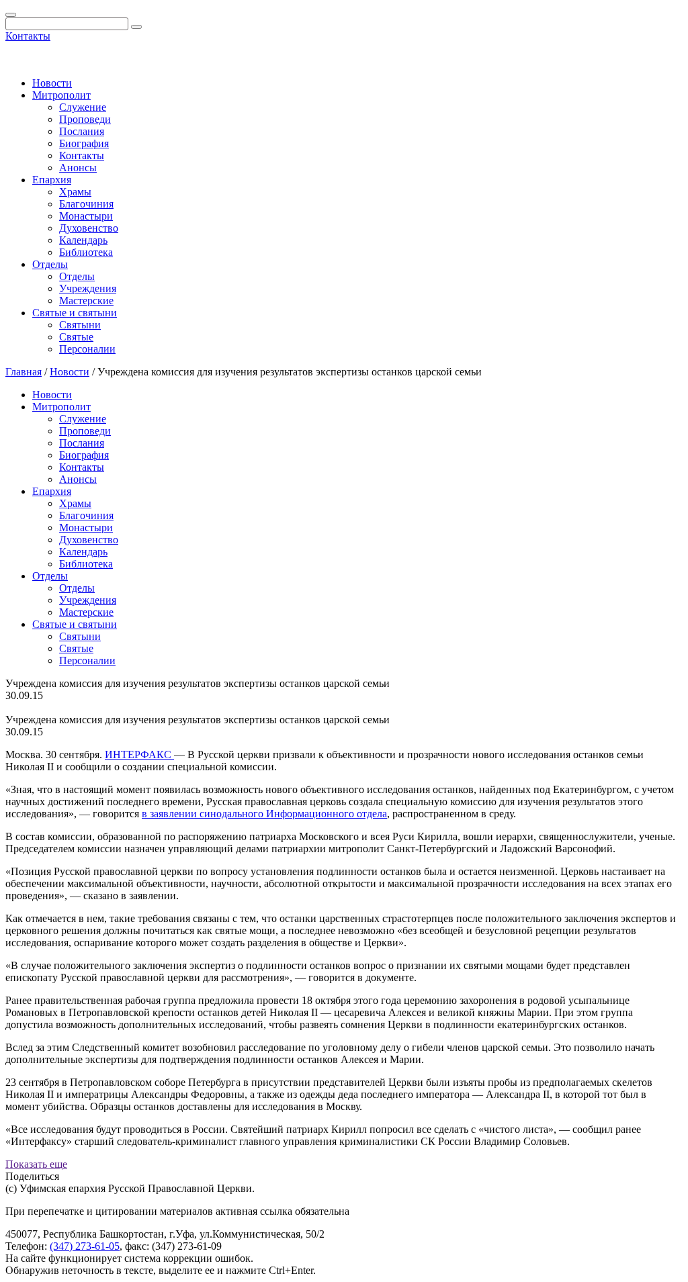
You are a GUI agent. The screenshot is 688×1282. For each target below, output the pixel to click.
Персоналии (87, 349)
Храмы (75, 191)
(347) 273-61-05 (85, 1246)
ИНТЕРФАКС (139, 754)
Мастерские (86, 300)
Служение (82, 107)
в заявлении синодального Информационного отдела (264, 813)
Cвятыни (80, 324)
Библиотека (86, 252)
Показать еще (36, 1164)
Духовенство (88, 228)
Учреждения (87, 288)
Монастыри (86, 216)
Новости (52, 83)
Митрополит (61, 95)
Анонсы (78, 167)
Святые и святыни (74, 312)
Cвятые (76, 336)
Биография (84, 143)
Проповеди (85, 119)
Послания (81, 131)
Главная (23, 371)
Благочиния (86, 204)
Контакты (27, 36)
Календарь (83, 240)
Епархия (51, 179)
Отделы (50, 264)
